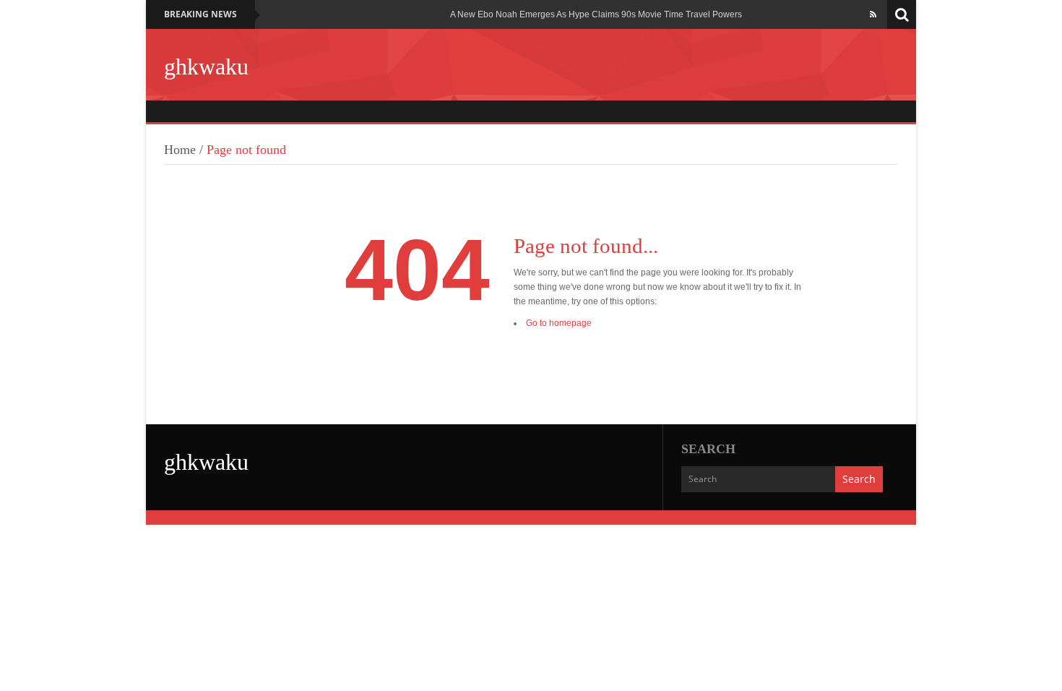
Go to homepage (559, 323)
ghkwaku (206, 66)
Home (180, 149)
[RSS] (873, 14)
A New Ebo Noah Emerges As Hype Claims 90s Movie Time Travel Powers (596, 14)
